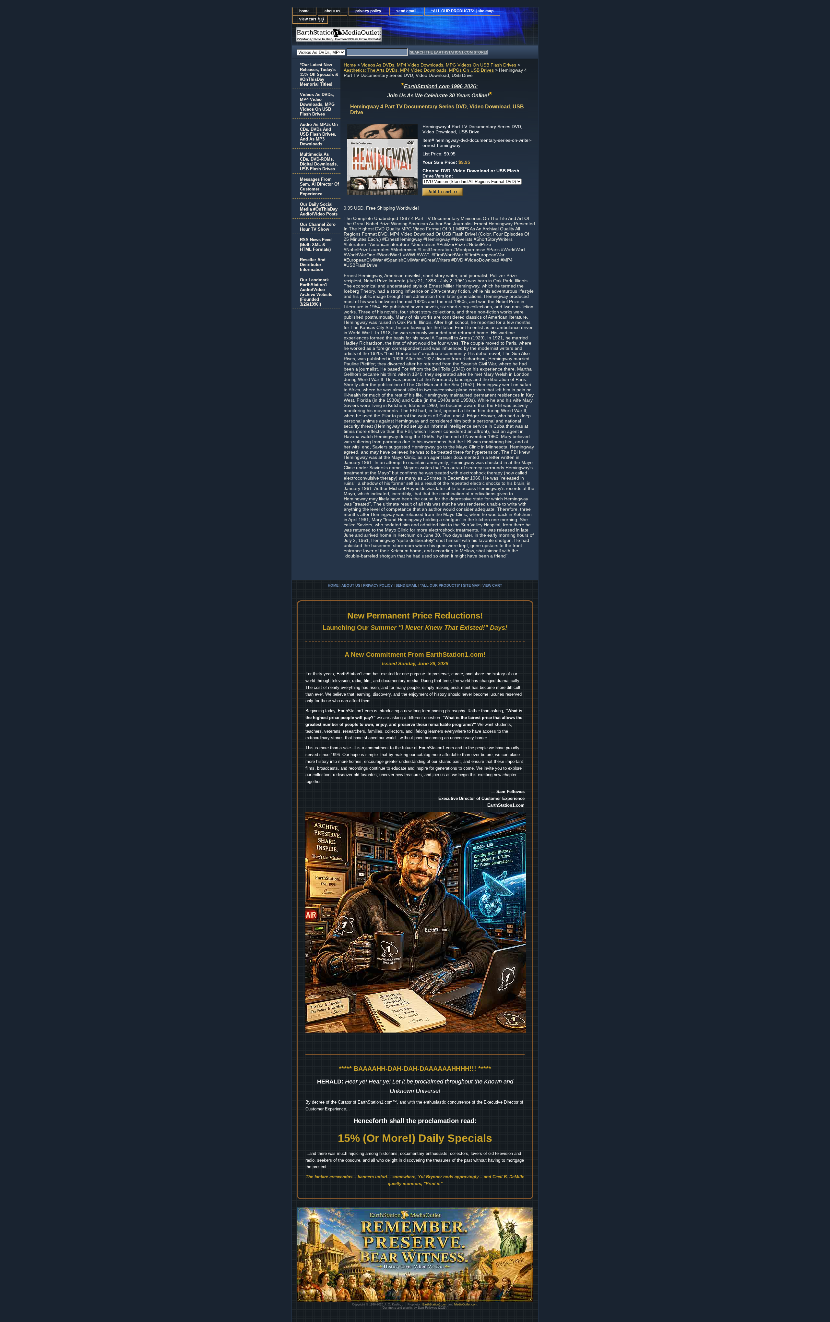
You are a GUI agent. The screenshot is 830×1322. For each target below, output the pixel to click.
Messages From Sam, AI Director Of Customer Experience (319, 186)
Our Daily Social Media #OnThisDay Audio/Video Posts (319, 209)
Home (350, 64)
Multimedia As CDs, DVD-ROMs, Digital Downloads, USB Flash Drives (319, 161)
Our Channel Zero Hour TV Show (318, 227)
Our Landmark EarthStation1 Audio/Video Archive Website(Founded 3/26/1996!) (316, 292)
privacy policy (368, 11)
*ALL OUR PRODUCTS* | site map (462, 11)
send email (406, 11)
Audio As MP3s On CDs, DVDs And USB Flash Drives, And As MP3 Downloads (319, 134)
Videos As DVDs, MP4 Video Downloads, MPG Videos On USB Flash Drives (438, 64)
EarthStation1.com (434, 1304)
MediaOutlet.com (465, 1304)
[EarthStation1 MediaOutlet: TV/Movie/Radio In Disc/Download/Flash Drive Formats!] (373, 36)
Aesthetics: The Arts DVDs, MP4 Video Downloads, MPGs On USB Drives (419, 70)
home (304, 11)
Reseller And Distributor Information (313, 264)
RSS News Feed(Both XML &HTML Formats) (316, 244)
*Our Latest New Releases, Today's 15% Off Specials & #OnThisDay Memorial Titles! (319, 74)
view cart (307, 19)
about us (332, 11)
